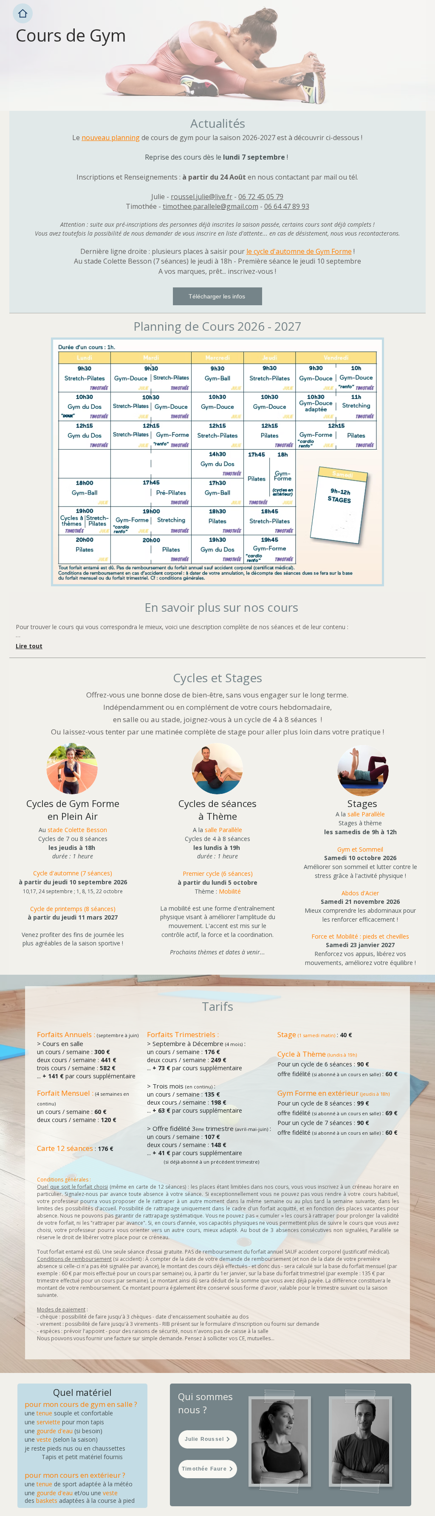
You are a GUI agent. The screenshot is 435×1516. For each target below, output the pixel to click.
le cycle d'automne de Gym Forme (299, 251)
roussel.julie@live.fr (201, 196)
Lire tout (29, 646)
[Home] (23, 13)
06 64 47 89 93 (286, 206)
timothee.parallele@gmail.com (210, 206)
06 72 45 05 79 (260, 196)
